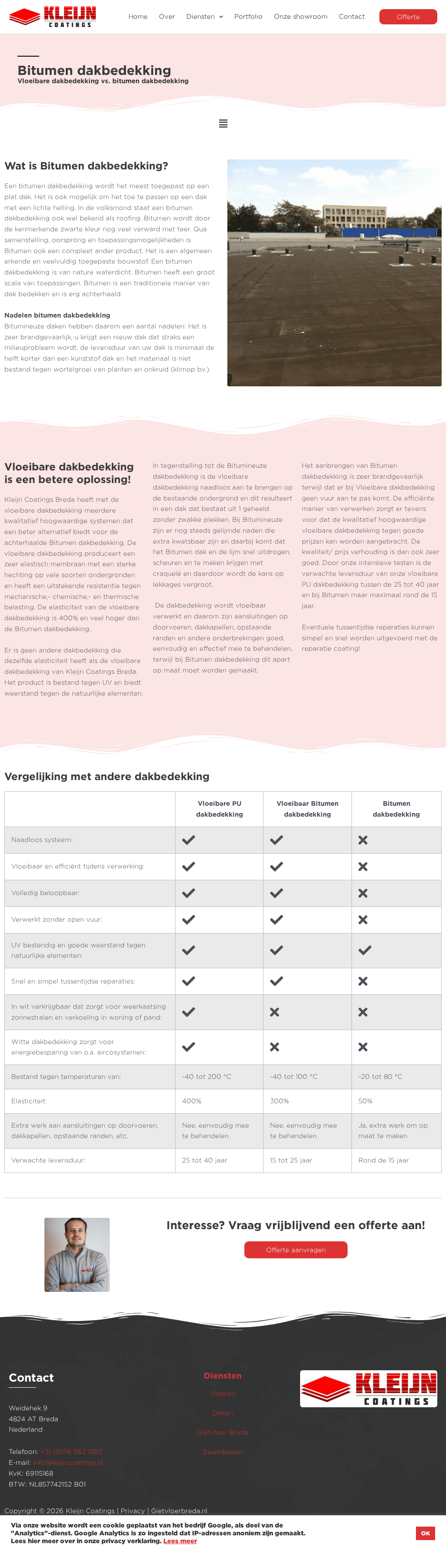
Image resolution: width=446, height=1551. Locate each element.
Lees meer (180, 1540)
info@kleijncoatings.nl (68, 1462)
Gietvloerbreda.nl (179, 1510)
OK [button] (425, 1533)
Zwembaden (223, 1452)
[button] (219, 16)
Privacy (133, 1510)
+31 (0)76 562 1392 (71, 1451)
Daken (223, 1412)
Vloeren (223, 1393)
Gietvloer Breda (223, 1432)
